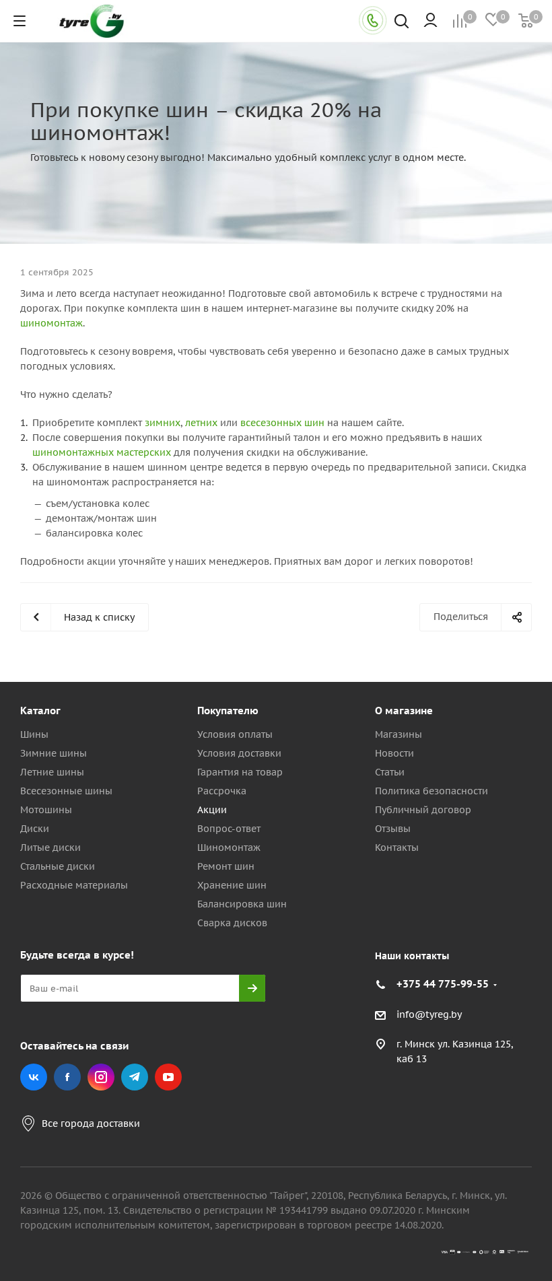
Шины (34, 734)
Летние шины (52, 772)
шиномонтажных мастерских (101, 452)
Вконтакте (33, 1077)
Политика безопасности (431, 791)
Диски (34, 829)
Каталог (40, 710)
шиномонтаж (51, 323)
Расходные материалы (74, 885)
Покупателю (227, 710)
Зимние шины (53, 753)
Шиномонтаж (229, 847)
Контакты (397, 847)
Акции (212, 810)
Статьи (390, 772)
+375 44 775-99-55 (442, 983)
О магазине (404, 710)
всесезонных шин (282, 423)
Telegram (134, 1077)
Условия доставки (239, 753)
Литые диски (50, 847)
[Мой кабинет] (430, 21)
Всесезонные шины (66, 791)
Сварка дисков (232, 923)
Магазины (398, 734)
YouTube (168, 1077)
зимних (162, 423)
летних (201, 423)
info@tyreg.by (429, 1014)
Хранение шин (232, 885)
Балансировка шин (242, 904)
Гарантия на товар (240, 772)
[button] (495, 600)
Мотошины (46, 810)
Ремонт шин (225, 866)
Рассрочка (221, 791)
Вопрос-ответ (229, 829)
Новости (394, 753)
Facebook (67, 1077)
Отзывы (393, 829)
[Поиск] (401, 22)
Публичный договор (423, 810)
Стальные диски (57, 866)
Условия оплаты (235, 734)
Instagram (101, 1077)
